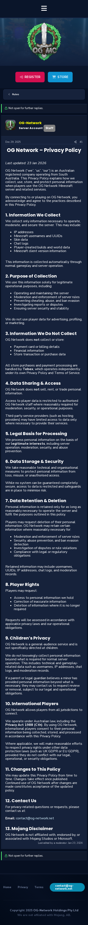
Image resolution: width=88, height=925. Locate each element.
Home (7, 887)
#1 (81, 142)
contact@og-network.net (35, 818)
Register (32, 77)
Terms (38, 887)
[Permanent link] (7, 156)
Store (62, 77)
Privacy (23, 887)
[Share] (75, 142)
